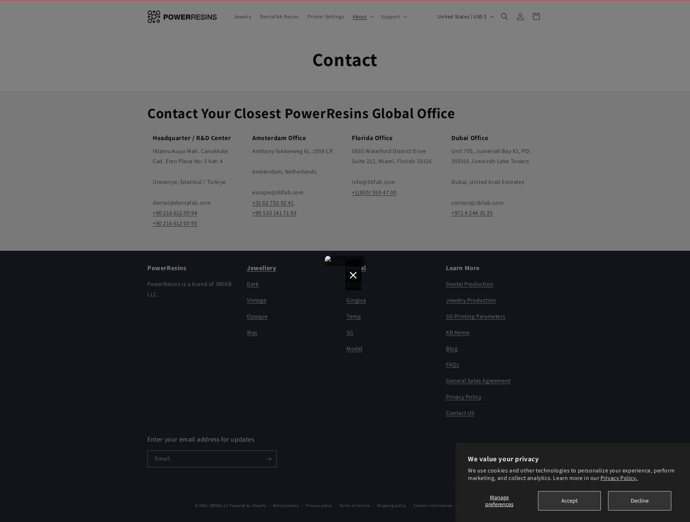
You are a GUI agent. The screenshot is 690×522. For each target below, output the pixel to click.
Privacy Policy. (619, 478)
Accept (569, 500)
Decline (640, 500)
